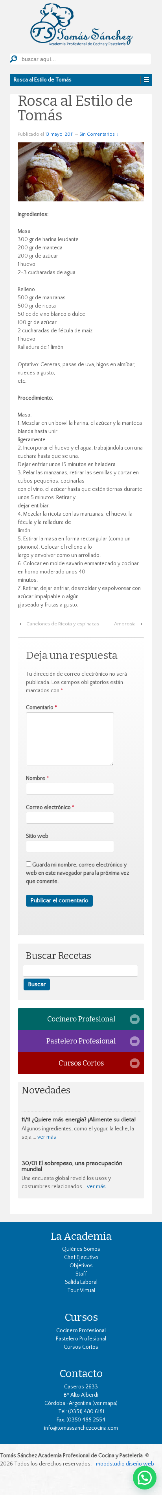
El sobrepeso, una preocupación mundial (72, 1166)
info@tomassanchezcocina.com (81, 1428)
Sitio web (37, 836)
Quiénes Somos (81, 1249)
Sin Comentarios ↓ (98, 134)
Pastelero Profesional (81, 1041)
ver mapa (105, 1403)
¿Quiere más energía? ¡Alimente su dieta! (84, 1119)
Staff (81, 1274)
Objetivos (81, 1266)
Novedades (46, 1090)
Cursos (81, 1317)
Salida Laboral (81, 1282)
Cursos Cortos (81, 1063)
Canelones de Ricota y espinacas (62, 624)
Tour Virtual (81, 1290)
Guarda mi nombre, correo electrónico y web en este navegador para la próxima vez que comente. (77, 873)
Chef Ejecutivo (81, 1257)
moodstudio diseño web (125, 1464)
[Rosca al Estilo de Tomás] (81, 171)
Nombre (35, 778)
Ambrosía (125, 624)
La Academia (81, 1236)
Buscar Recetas (58, 955)
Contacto (81, 1373)
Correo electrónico (48, 807)
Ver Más (46, 1137)
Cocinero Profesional (81, 1019)
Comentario (41, 707)
